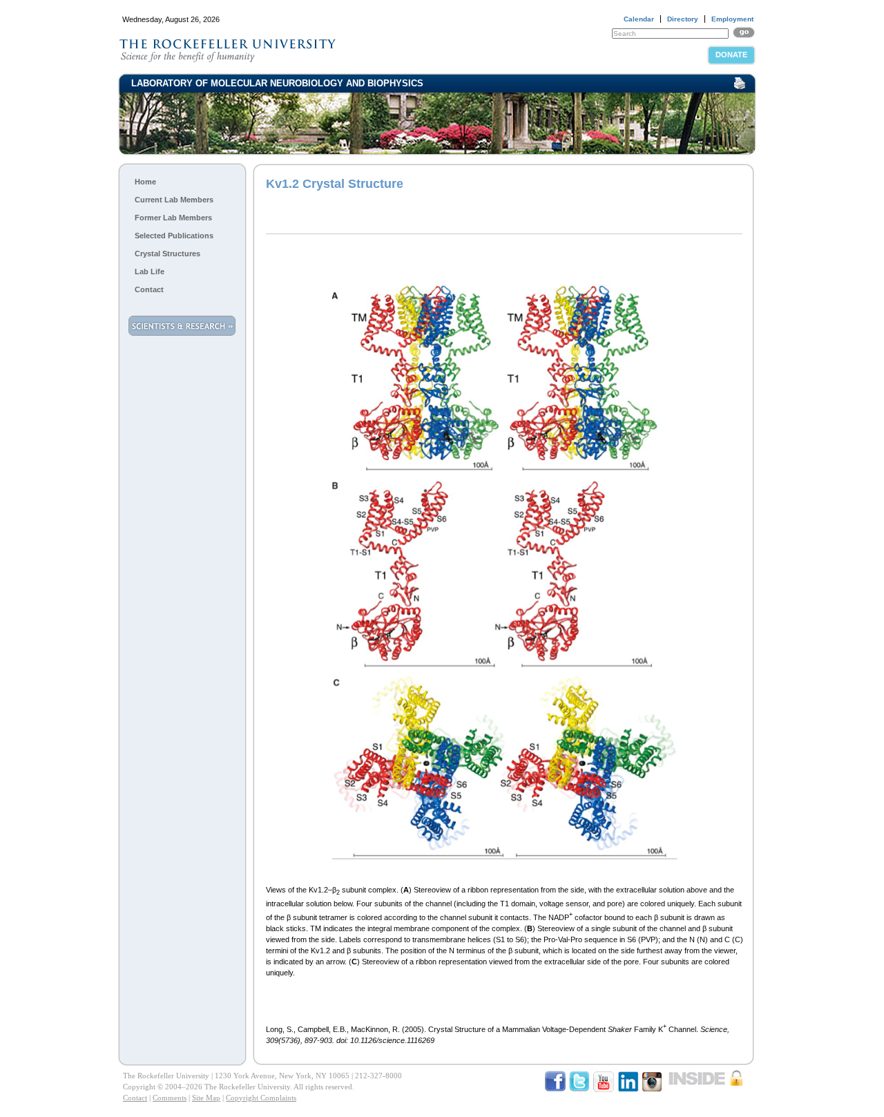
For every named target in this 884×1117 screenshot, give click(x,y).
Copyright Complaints (261, 1098)
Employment (732, 19)
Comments (169, 1098)
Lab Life (149, 271)
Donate (731, 54)
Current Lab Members (174, 199)
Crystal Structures (167, 253)
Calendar (639, 19)
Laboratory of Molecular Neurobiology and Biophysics (277, 83)
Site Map (206, 1098)
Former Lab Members (173, 217)
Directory (682, 19)
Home (145, 182)
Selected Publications (174, 235)
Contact (149, 289)
